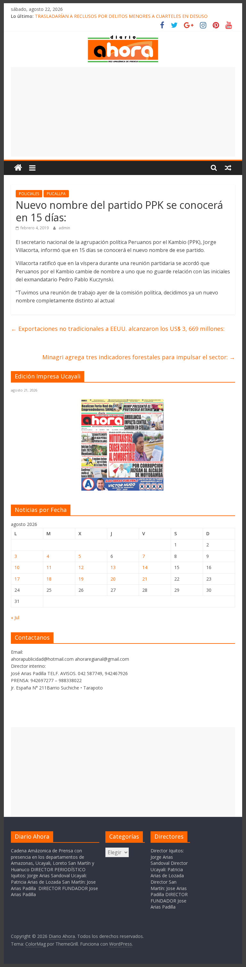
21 (144, 579)
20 (113, 579)
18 (49, 579)
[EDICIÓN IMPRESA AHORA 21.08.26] (123, 490)
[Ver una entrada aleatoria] (228, 167)
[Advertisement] (123, 111)
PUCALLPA (56, 193)
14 (144, 567)
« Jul (15, 617)
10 (17, 567)
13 (113, 567)
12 (81, 567)
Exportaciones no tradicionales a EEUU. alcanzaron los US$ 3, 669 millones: (118, 328)
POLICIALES (29, 193)
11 (49, 567)
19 (81, 579)
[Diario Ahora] (18, 168)
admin (64, 228)
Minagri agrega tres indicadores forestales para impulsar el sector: (138, 357)
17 (17, 579)
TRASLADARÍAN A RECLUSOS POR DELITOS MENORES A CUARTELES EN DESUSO (121, 16)
